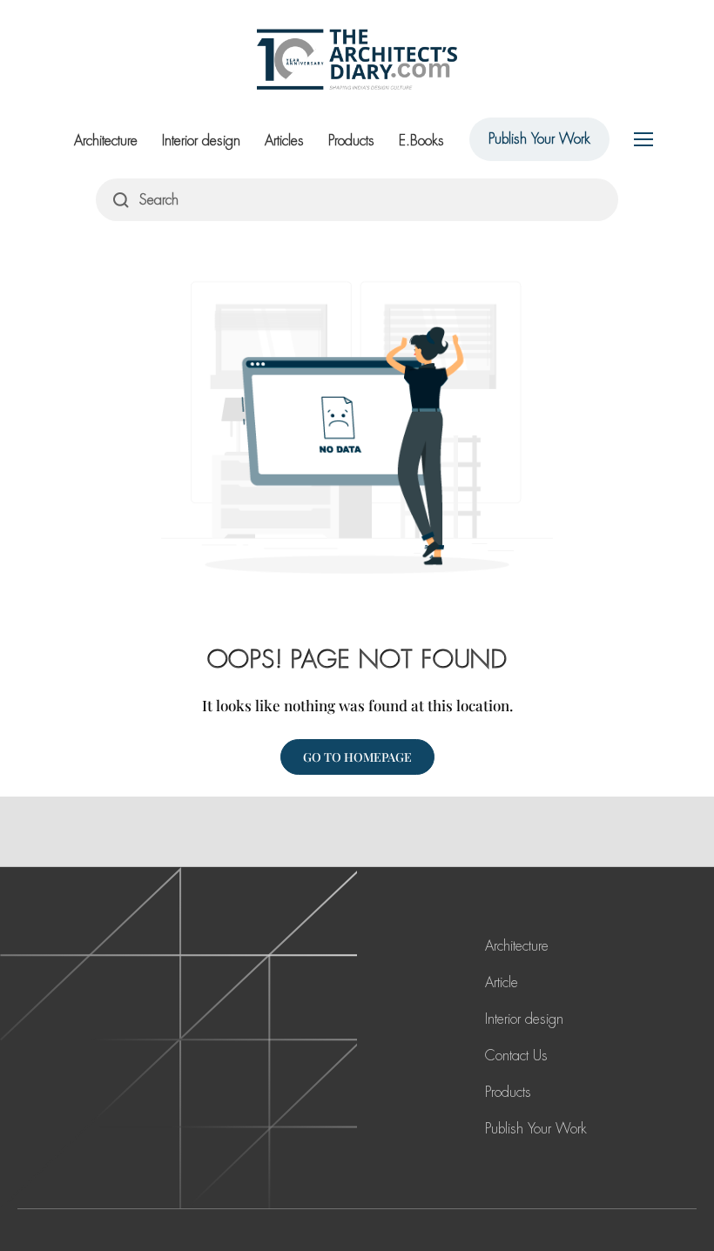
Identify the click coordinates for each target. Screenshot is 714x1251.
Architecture (106, 140)
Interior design (201, 140)
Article (501, 982)
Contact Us (516, 1055)
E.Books (421, 140)
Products (351, 140)
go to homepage (357, 757)
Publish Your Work (539, 139)
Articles (284, 140)
